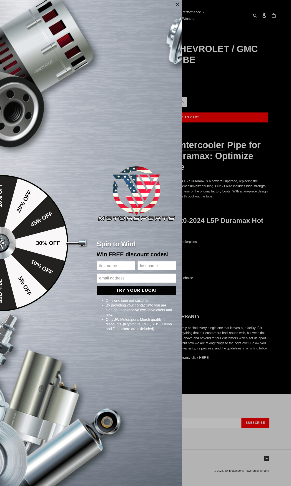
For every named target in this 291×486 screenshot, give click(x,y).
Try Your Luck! (136, 290)
